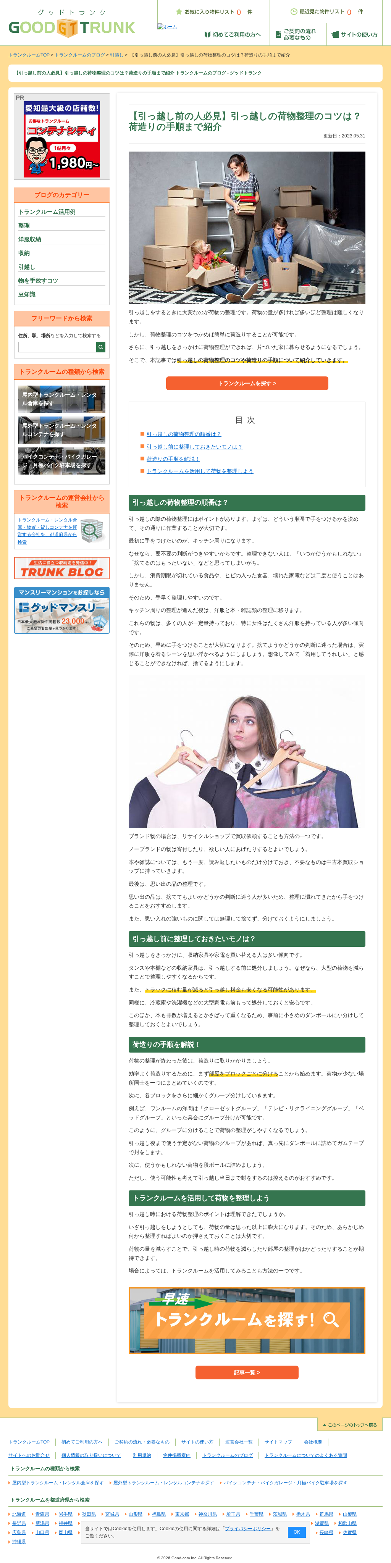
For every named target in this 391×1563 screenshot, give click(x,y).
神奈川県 (208, 1514)
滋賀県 (322, 1523)
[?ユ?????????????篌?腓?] (62, 139)
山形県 (135, 1514)
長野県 (19, 1523)
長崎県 (326, 1532)
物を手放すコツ (38, 280)
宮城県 (112, 1514)
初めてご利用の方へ (82, 1442)
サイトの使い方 (197, 1442)
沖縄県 (19, 1541)
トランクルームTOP (29, 55)
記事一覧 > (247, 1372)
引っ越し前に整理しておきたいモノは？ (195, 447)
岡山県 (66, 1532)
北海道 (19, 1514)
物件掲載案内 (177, 1455)
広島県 (19, 1532)
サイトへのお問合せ (29, 1455)
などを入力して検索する (59, 335)
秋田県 (89, 1514)
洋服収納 (29, 239)
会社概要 (313, 1442)
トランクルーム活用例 (47, 212)
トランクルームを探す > (247, 383)
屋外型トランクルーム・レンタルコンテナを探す (59, 430)
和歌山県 (347, 1523)
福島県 (159, 1514)
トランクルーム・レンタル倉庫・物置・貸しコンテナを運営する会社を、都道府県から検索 (47, 531)
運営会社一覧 (239, 1442)
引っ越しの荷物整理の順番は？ (184, 434)
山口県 (42, 1532)
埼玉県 (233, 1514)
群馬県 (326, 1514)
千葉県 (256, 1514)
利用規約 (142, 1455)
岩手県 (66, 1514)
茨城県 (280, 1514)
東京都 (182, 1514)
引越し (117, 55)
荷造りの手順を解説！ (173, 459)
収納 (24, 253)
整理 (24, 225)
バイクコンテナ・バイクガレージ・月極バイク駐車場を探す (59, 461)
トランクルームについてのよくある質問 (306, 1455)
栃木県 (303, 1514)
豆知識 (27, 294)
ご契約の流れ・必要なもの (142, 1442)
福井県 (66, 1523)
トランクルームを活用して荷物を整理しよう (200, 471)
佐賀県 (350, 1532)
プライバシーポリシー (248, 1528)
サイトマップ (278, 1442)
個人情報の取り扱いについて (91, 1455)
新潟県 (42, 1523)
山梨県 (350, 1514)
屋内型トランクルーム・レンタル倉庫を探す (59, 399)
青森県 (42, 1514)
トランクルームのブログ (80, 55)
